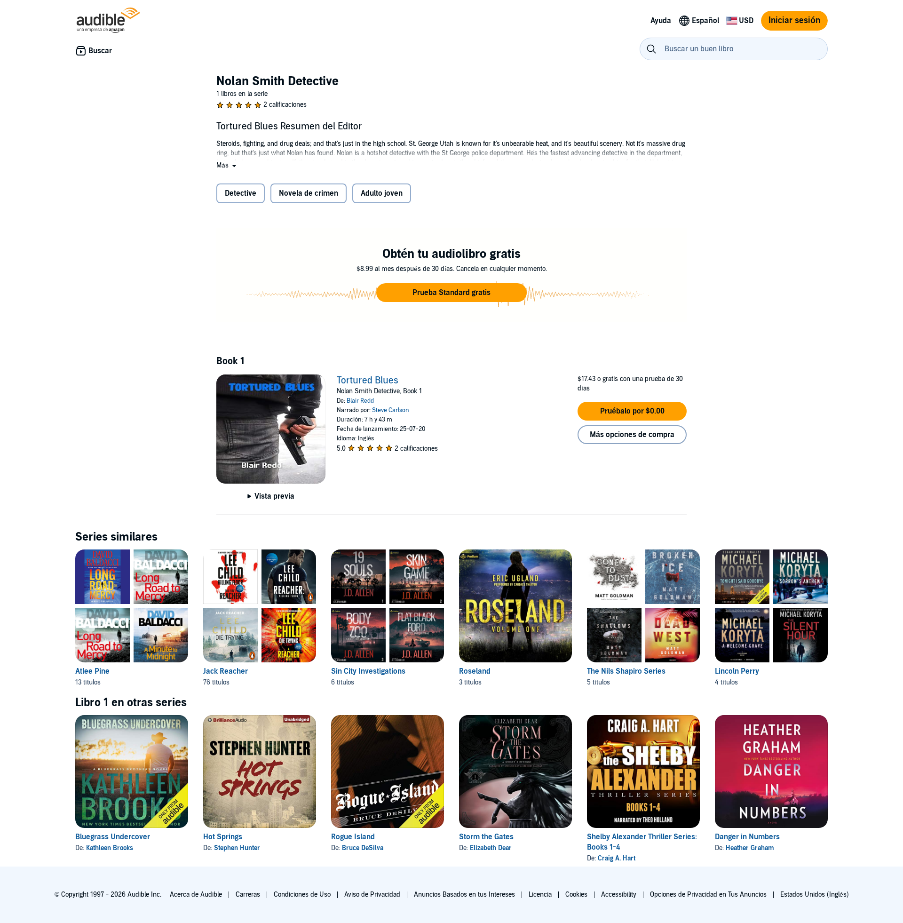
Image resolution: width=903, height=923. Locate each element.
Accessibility (618, 895)
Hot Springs (222, 837)
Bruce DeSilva (362, 848)
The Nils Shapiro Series (626, 671)
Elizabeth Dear (491, 848)
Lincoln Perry (737, 671)
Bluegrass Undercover (112, 837)
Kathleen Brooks (109, 848)
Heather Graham (750, 848)
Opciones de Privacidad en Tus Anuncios (708, 895)
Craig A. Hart (616, 858)
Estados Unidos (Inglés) (814, 895)
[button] (227, 165)
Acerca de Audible (196, 895)
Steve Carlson (390, 410)
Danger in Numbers (747, 837)
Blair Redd (360, 401)
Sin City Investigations (368, 671)
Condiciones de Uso (302, 895)
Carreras (248, 895)
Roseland (475, 671)
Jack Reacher (225, 671)
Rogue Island (353, 837)
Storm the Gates (486, 837)
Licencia (540, 895)
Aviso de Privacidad (372, 895)
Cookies (576, 895)
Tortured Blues (367, 380)
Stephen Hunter (237, 848)
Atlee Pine (92, 671)
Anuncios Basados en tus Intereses (464, 895)
